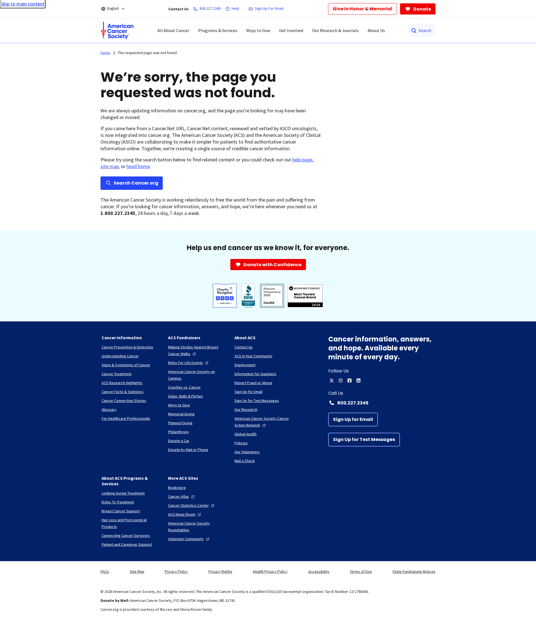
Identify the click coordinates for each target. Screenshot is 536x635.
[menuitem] (117, 30)
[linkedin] (358, 380)
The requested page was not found (147, 52)
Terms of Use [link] (361, 571)
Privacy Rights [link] (220, 571)
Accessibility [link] (318, 571)
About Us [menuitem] (376, 30)
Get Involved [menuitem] (291, 30)
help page (302, 159)
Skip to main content (22, 4)
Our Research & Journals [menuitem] (335, 30)
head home (138, 166)
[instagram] (340, 380)
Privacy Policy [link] (176, 571)
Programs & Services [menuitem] (217, 30)
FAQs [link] (104, 571)
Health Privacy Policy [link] (270, 571)
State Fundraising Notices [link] (414, 571)
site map (109, 166)
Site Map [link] (137, 571)
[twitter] (331, 380)
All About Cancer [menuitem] (173, 30)
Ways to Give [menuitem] (258, 30)
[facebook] (349, 380)
